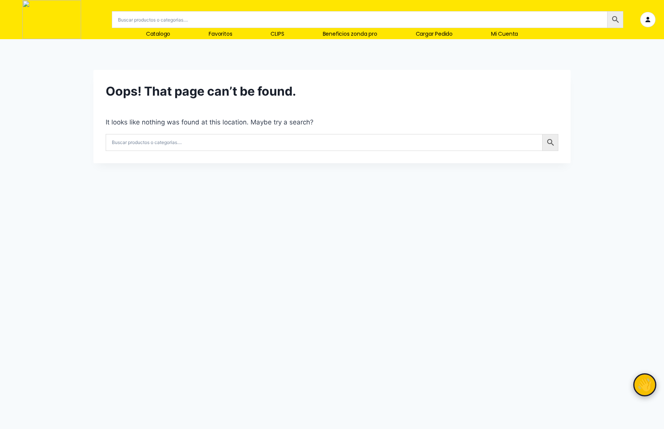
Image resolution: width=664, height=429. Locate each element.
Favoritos (220, 34)
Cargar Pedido (434, 34)
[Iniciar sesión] (648, 19)
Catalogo (158, 34)
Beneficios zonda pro (350, 34)
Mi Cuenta (504, 34)
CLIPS (277, 34)
